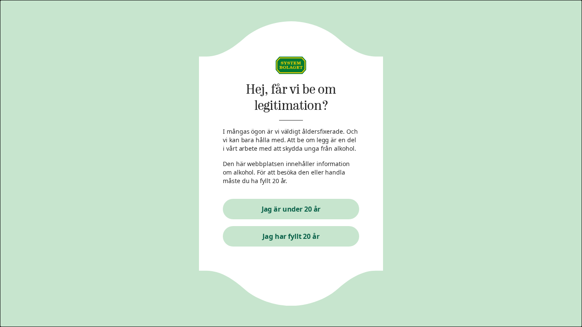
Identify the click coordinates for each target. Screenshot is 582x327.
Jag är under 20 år (291, 209)
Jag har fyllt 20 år (291, 236)
